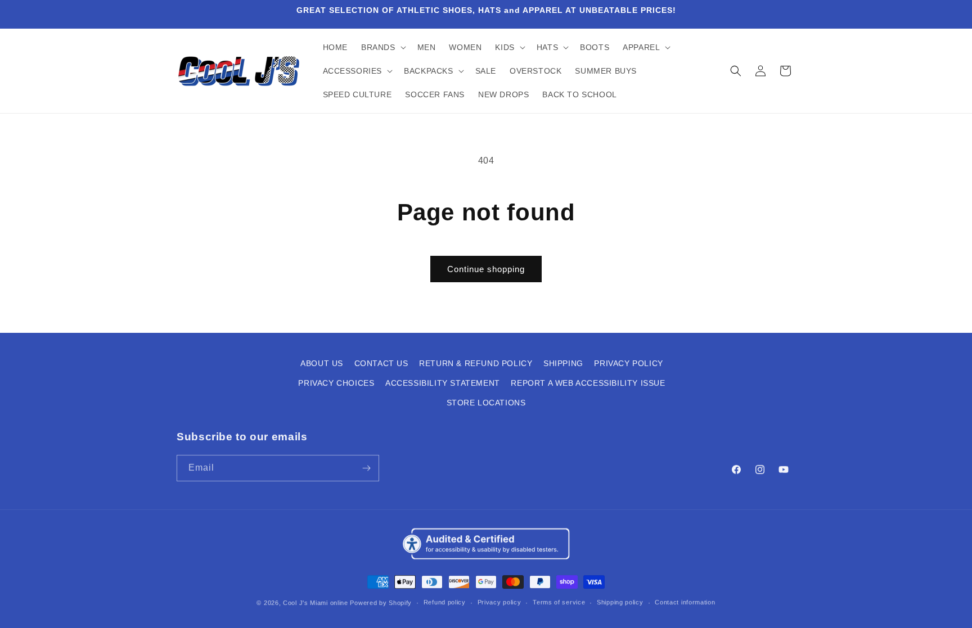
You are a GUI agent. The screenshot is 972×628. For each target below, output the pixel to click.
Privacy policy (499, 601)
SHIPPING (563, 362)
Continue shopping (486, 269)
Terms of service (559, 601)
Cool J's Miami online (315, 602)
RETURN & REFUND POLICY (475, 362)
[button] (382, 47)
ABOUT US (321, 362)
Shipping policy (620, 601)
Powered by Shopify (381, 602)
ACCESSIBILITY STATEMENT (442, 382)
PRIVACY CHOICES (336, 382)
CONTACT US (381, 362)
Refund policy (445, 601)
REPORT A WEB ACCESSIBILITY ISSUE (588, 382)
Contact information (685, 601)
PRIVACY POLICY (628, 362)
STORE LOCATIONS (486, 402)
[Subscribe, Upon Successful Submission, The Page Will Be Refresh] (366, 467)
